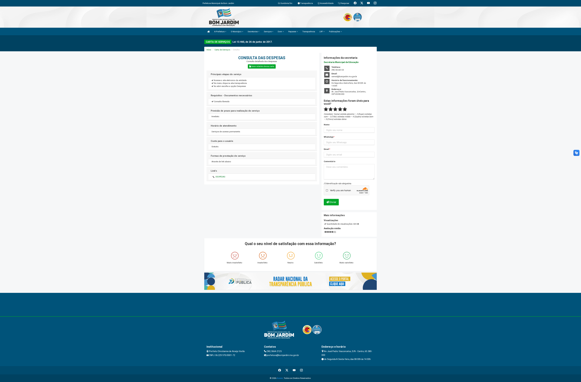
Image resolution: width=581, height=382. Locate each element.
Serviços (268, 31)
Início (209, 50)
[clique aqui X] (287, 370)
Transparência (308, 31)
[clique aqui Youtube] (294, 370)
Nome (327, 124)
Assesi (280, 378)
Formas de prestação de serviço (228, 156)
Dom (280, 31)
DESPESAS (220, 177)
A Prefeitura (219, 31)
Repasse (292, 31)
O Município (236, 31)
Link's (214, 171)
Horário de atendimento (223, 125)
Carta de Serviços (222, 50)
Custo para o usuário (222, 141)
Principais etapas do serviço (226, 74)
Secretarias (253, 31)
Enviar (332, 202)
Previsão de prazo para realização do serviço (235, 110)
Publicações (334, 31)
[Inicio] (208, 31)
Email (326, 149)
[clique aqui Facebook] (279, 370)
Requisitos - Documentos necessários (231, 95)
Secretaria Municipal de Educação (341, 62)
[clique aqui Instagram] (301, 370)
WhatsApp (328, 137)
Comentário (329, 161)
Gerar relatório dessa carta (262, 66)
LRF (321, 31)
